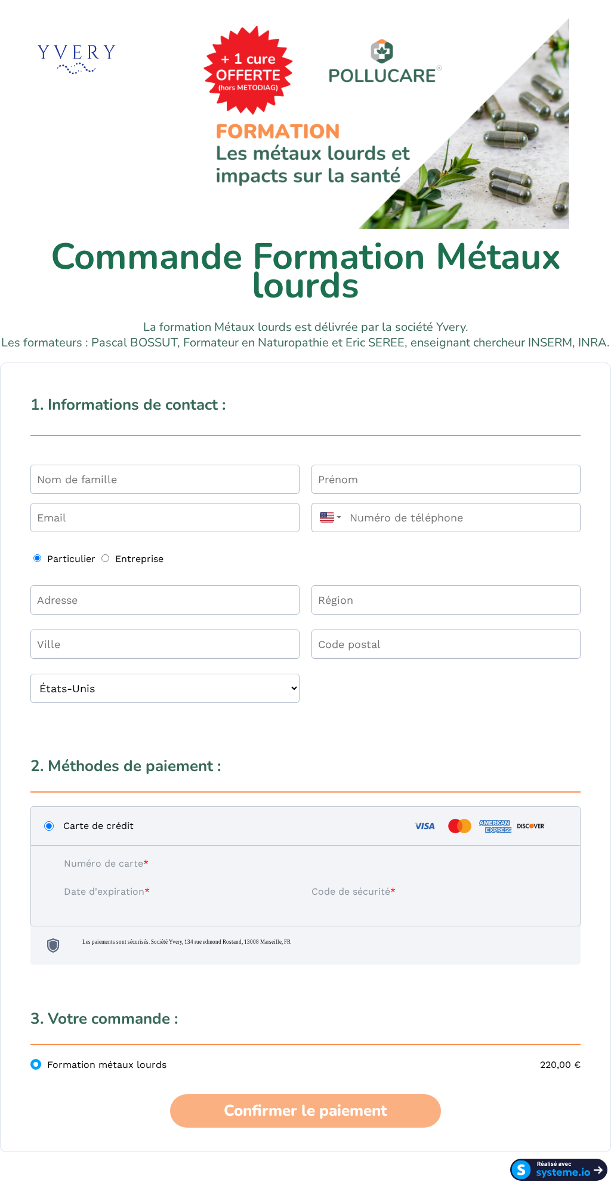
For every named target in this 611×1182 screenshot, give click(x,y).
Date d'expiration (104, 891)
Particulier (71, 558)
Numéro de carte (103, 863)
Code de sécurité (350, 891)
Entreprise (139, 558)
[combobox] (327, 517)
